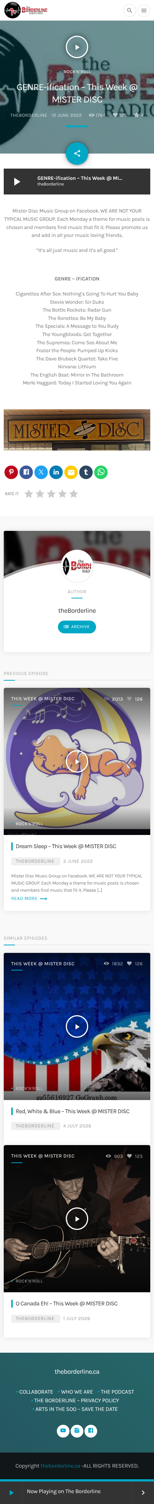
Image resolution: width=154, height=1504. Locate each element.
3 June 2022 (78, 861)
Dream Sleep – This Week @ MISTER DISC (66, 846)
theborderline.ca (60, 1465)
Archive (76, 626)
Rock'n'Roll (77, 72)
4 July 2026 (77, 1126)
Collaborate (36, 1391)
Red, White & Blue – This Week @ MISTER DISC (72, 1111)
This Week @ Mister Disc (43, 699)
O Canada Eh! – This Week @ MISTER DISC (66, 1303)
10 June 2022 (67, 115)
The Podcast (117, 1391)
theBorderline (28, 115)
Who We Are (77, 1391)
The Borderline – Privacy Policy (76, 1400)
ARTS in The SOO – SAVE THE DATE (77, 1409)
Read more (29, 898)
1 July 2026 (76, 1319)
